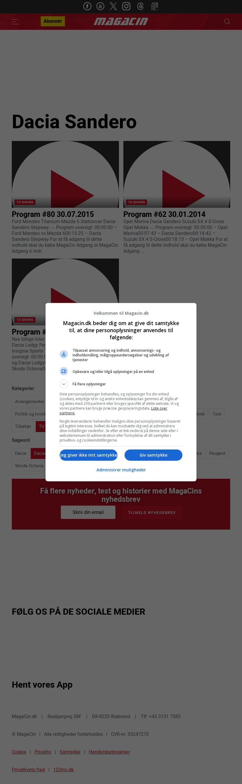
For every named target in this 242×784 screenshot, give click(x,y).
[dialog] (121, 392)
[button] (121, 384)
